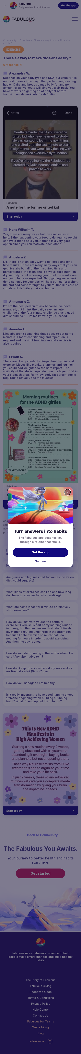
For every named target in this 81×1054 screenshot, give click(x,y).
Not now (40, 561)
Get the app (40, 552)
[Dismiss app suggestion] (68, 492)
